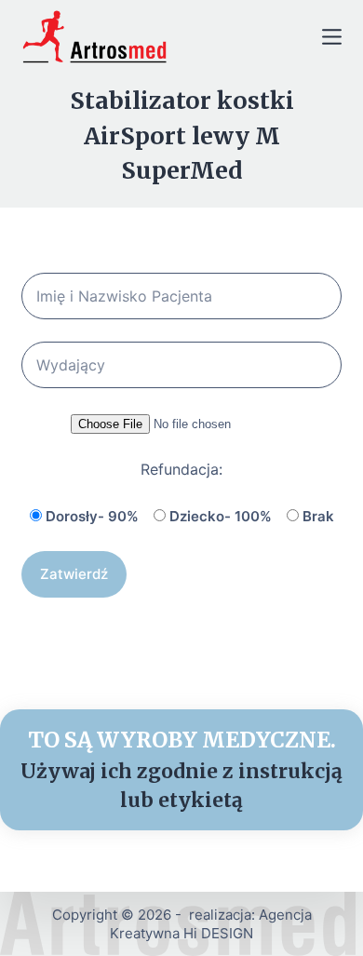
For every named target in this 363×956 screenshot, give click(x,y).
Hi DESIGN (218, 933)
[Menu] (332, 37)
